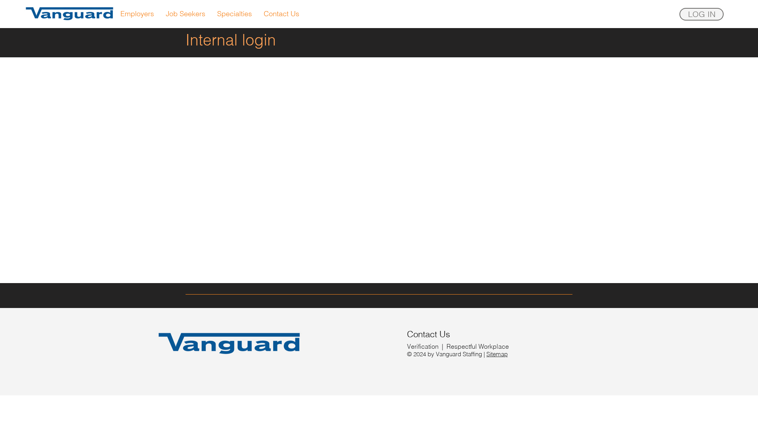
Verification (423, 346)
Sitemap (497, 354)
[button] (701, 14)
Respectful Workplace (478, 346)
